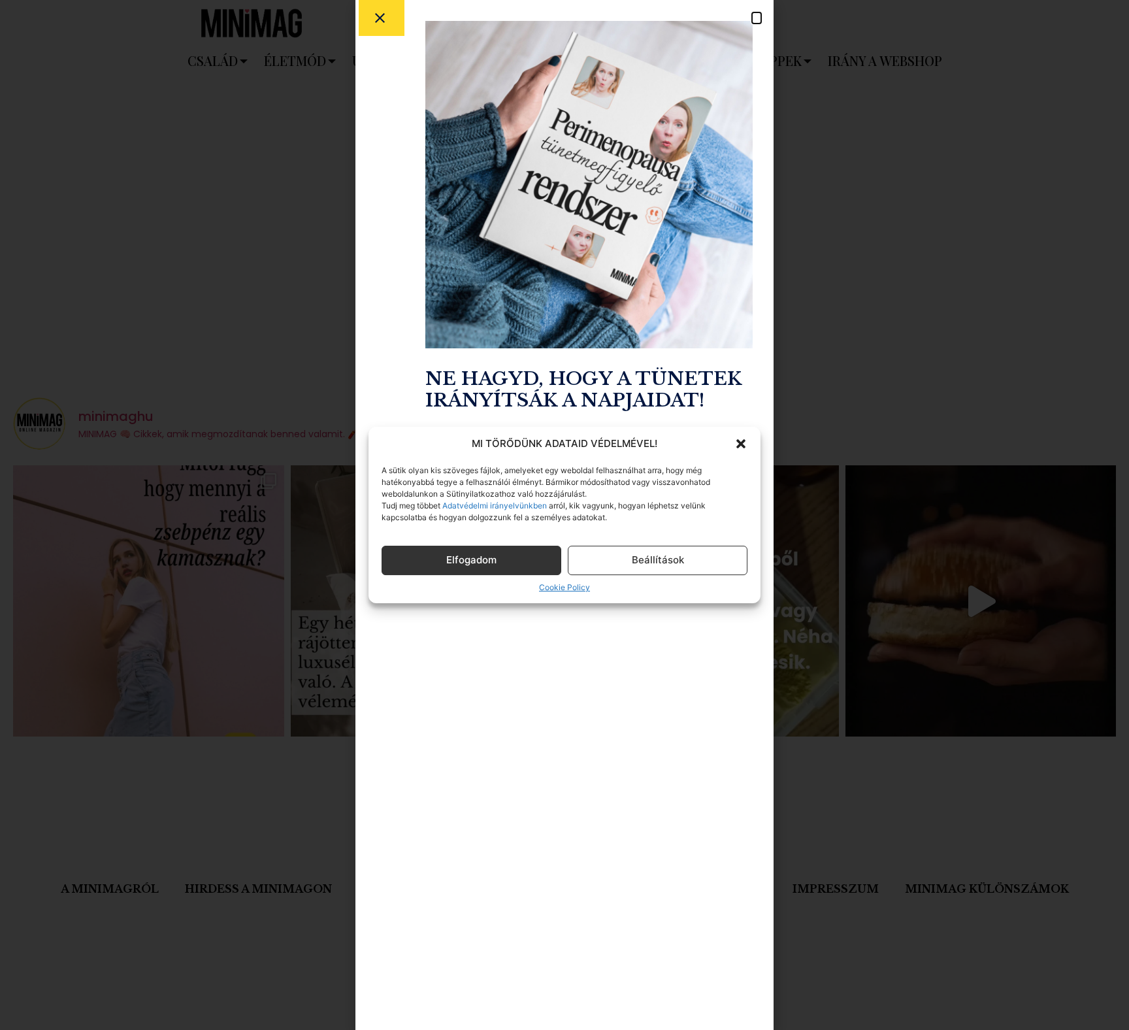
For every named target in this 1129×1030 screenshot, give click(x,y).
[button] (740, 443)
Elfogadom (471, 560)
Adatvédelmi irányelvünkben (493, 505)
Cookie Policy (564, 587)
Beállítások (658, 560)
